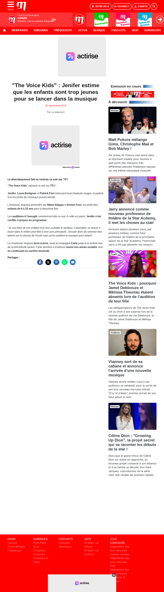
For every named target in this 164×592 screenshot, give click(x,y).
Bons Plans (39, 542)
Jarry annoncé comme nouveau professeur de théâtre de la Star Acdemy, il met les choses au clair (132, 216)
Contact (12, 542)
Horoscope (152, 30)
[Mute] (53, 19)
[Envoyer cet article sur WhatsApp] (63, 263)
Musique (99, 30)
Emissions (41, 30)
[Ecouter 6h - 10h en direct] (132, 94)
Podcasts (118, 30)
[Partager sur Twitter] (47, 263)
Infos (36, 546)
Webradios (20, 30)
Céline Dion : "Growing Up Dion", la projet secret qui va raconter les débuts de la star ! (132, 442)
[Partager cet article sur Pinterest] (55, 263)
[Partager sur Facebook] (39, 263)
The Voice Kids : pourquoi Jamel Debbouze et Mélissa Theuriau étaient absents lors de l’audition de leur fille (132, 292)
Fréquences (63, 30)
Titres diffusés (16, 546)
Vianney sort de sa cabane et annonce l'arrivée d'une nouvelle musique (129, 368)
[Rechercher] (154, 6)
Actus (82, 30)
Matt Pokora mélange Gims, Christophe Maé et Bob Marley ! (131, 144)
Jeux (134, 30)
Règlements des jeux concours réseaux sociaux (120, 550)
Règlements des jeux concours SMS (119, 561)
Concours (39, 554)
